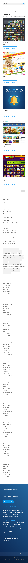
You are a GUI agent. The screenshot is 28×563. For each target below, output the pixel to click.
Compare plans (8, 501)
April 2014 (5, 403)
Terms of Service (20, 553)
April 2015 (5, 386)
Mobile (14, 255)
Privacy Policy (11, 553)
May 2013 (5, 420)
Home (4, 11)
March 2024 (5, 291)
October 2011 (6, 455)
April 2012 (5, 443)
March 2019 (5, 325)
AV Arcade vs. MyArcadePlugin (11, 538)
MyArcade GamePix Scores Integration (11, 235)
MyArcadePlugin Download (8, 260)
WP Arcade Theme (16, 270)
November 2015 (6, 371)
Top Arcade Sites (6, 207)
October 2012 (6, 430)
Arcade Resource (6, 199)
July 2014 (5, 396)
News (4, 205)
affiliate (4, 249)
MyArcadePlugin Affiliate (8, 257)
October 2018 (6, 327)
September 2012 (6, 432)
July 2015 (5, 380)
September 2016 (6, 354)
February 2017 (6, 348)
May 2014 (5, 401)
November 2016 (6, 350)
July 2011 (5, 462)
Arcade (16, 249)
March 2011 (5, 470)
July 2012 (5, 436)
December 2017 (6, 335)
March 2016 (5, 365)
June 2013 (5, 418)
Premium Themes (8, 217)
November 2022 (6, 295)
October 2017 (6, 340)
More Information (9, 48)
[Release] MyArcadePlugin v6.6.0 (10, 222)
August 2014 (5, 394)
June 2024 (5, 287)
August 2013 (5, 413)
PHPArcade (11, 262)
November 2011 (6, 453)
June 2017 (5, 344)
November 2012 (6, 428)
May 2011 (5, 466)
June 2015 (5, 382)
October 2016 (6, 352)
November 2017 (6, 337)
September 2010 (6, 479)
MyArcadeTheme (18, 260)
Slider (5, 203)
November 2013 (6, 409)
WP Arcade (22, 266)
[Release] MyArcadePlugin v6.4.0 (10, 239)
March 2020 (5, 312)
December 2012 (6, 426)
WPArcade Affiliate (15, 268)
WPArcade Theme (6, 273)
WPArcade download (7, 270)
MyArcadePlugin (20, 255)
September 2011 (6, 458)
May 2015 (5, 384)
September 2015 (6, 375)
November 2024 (6, 285)
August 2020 (5, 306)
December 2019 (6, 317)
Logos (5, 200)
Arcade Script (13, 251)
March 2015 (5, 388)
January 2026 (6, 279)
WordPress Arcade (7, 211)
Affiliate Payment (11, 249)
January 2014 (6, 407)
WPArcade (17, 266)
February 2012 (6, 447)
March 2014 (5, 405)
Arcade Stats (19, 251)
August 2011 (5, 460)
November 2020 (6, 302)
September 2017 (6, 342)
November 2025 (6, 281)
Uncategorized (6, 209)
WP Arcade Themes (7, 213)
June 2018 (5, 329)
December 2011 (6, 451)
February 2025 (6, 283)
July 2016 (5, 359)
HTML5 (10, 255)
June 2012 (5, 439)
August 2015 (5, 378)
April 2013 (5, 422)
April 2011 (5, 468)
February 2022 (6, 298)
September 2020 (6, 304)
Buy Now (8, 11)
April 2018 (5, 331)
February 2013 (6, 424)
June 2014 (5, 399)
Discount (19, 253)
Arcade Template (6, 253)
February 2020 (6, 314)
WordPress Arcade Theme (8, 266)
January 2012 (6, 449)
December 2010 (6, 474)
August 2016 (5, 356)
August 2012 (5, 434)
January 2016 (6, 367)
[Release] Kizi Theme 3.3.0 (9, 241)
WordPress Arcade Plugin (16, 264)
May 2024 (5, 289)
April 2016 (5, 363)
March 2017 (5, 346)
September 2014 (6, 392)
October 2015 (6, 373)
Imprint (4, 553)
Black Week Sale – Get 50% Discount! (11, 225)
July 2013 (5, 415)
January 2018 (6, 333)
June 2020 (5, 308)
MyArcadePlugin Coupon (18, 257)
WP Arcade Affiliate (7, 268)
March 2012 (5, 445)
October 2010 (6, 476)
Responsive (17, 262)
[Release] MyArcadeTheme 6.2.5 (10, 243)
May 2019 (5, 323)
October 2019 (6, 319)
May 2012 (5, 441)
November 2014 (6, 390)
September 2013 (6, 411)
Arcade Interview (6, 197)
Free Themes (7, 215)
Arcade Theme (14, 253)
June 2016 (5, 361)
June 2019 (5, 321)
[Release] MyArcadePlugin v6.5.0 (10, 237)
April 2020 (5, 310)
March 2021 (5, 300)
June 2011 (5, 464)
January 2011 (6, 472)
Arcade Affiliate (6, 251)
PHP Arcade (5, 262)
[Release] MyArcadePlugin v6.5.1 (10, 230)
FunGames (5, 255)
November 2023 (6, 293)
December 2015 (6, 369)
